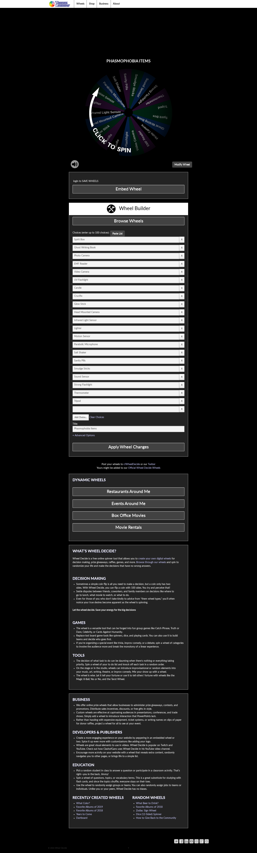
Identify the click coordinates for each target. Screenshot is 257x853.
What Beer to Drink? (147, 803)
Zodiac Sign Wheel (146, 810)
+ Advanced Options (84, 435)
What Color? (83, 803)
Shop (92, 4)
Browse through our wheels (151, 562)
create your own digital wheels (154, 558)
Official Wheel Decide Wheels (144, 468)
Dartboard (81, 818)
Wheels (80, 4)
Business (103, 4)
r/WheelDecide (132, 464)
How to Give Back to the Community (156, 818)
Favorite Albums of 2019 (89, 807)
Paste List (117, 233)
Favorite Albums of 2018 (89, 810)
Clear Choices (97, 417)
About (116, 4)
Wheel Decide (60, 848)
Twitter (151, 464)
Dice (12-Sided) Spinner (149, 814)
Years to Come (84, 814)
